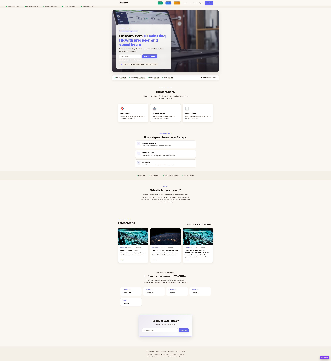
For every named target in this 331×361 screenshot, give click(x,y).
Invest (177, 3)
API (146, 351)
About (195, 3)
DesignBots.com (180, 356)
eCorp (157, 351)
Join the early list (149, 56)
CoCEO (126, 303)
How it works (187, 3)
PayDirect (156, 77)
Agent (201, 3)
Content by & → (200, 224)
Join (160, 3)
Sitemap (151, 351)
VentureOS (123, 77)
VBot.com (170, 77)
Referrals (196, 293)
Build (168, 3)
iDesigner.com (155, 356)
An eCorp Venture (123, 3)
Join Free (209, 3)
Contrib (172, 293)
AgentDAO (150, 293)
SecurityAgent (141, 77)
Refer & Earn (324, 357)
